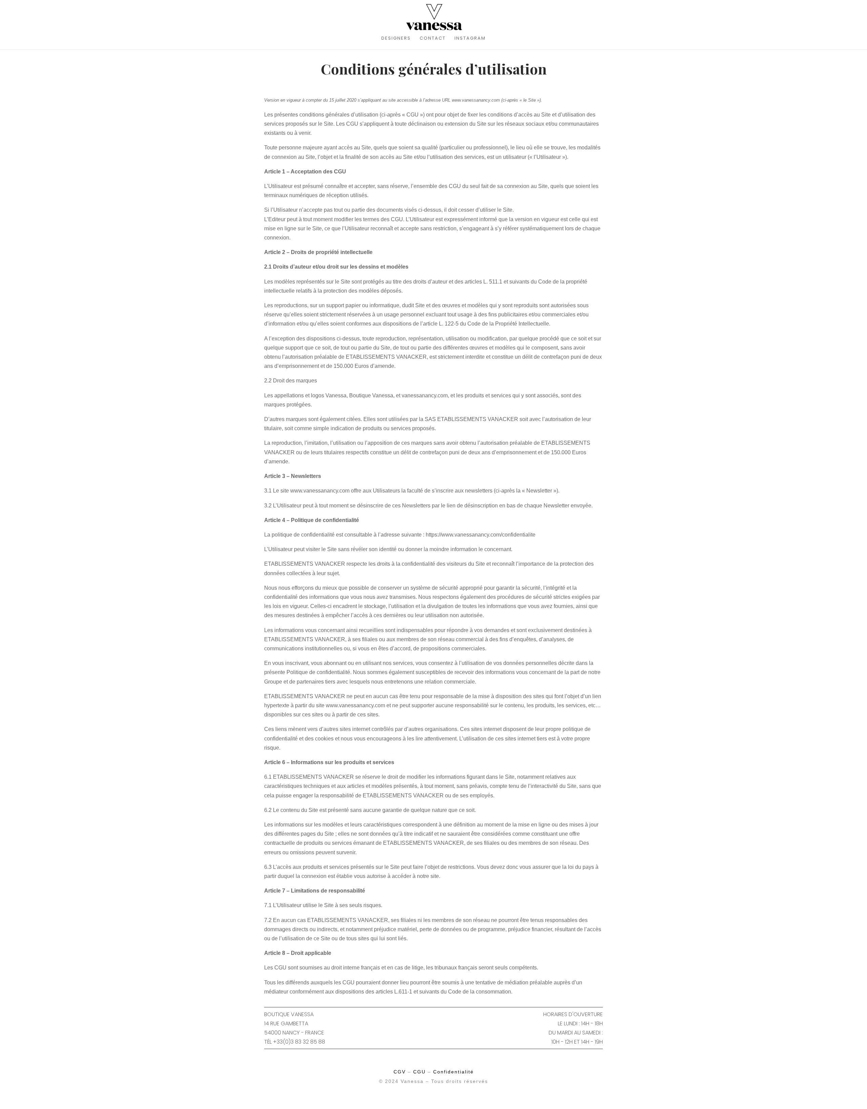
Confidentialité (453, 1071)
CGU (419, 1071)
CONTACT (433, 38)
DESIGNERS (396, 38)
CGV (400, 1071)
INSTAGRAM (470, 38)
